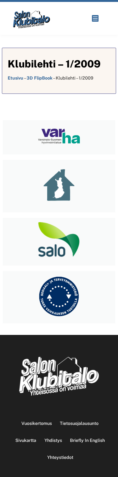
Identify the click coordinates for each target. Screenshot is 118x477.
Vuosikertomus (36, 423)
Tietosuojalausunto (79, 423)
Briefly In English (87, 440)
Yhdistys (53, 440)
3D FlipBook (39, 78)
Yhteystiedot (60, 457)
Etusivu (15, 78)
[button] (97, 18)
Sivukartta (25, 440)
